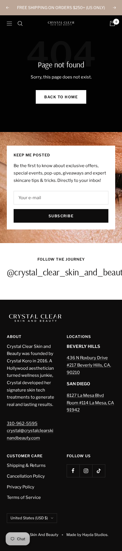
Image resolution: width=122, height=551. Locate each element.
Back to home (61, 97)
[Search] (20, 23)
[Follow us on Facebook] (73, 470)
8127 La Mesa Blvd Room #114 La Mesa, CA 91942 (90, 402)
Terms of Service (24, 497)
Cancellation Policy (26, 476)
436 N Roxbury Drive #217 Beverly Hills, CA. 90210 (89, 365)
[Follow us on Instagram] (85, 470)
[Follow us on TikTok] (98, 470)
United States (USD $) (29, 518)
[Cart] (112, 23)
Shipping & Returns (26, 465)
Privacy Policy (20, 487)
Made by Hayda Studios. (87, 534)
